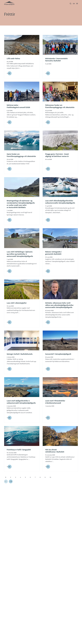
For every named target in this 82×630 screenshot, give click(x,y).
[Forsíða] (9, 3)
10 (50, 477)
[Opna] (77, 3)
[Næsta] (11, 481)
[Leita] (70, 3)
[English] (74, 3)
